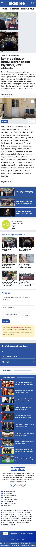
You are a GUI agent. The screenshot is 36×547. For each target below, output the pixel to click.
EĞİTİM (19, 516)
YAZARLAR (21, 514)
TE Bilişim (22, 539)
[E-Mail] (13, 227)
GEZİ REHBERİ (28, 516)
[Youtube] (21, 485)
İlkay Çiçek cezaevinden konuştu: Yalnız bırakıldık (9, 249)
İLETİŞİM (5, 525)
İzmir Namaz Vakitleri (10, 495)
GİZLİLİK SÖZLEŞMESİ (23, 523)
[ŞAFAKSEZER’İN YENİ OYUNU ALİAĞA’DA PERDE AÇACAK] (27, 242)
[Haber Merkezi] (6, 224)
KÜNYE (13, 525)
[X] (14, 485)
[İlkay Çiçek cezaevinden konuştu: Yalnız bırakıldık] (9, 242)
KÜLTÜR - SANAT (19, 521)
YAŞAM (11, 523)
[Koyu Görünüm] (31, 3)
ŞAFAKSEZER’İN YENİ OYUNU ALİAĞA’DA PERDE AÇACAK (25, 249)
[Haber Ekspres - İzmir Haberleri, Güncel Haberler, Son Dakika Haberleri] (17, 3)
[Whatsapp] (24, 485)
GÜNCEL (4, 9)
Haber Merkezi (17, 223)
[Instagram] (18, 485)
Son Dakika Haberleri (10, 503)
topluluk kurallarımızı (18, 327)
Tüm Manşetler (8, 501)
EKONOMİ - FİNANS (28, 9)
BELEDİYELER (14, 9)
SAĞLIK (29, 514)
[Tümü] (33, 370)
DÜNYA (5, 516)
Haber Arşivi (7, 505)
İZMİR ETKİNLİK (26, 519)
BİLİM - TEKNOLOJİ (8, 512)
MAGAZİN (27, 512)
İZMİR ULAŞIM (7, 521)
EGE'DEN (5, 514)
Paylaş (5, 121)
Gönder (5, 321)
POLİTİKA (29, 521)
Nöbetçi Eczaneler (9, 491)
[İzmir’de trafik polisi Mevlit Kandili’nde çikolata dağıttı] (9, 258)
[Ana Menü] (2, 3)
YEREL (13, 514)
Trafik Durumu (8, 497)
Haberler (4, 55)
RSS (6, 533)
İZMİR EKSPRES (14, 55)
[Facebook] (11, 485)
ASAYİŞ (19, 512)
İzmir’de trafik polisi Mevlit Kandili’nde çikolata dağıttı (8, 266)
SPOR (30, 510)
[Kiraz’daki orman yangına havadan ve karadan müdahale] (27, 258)
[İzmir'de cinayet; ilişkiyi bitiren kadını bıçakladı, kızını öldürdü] (18, 108)
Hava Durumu (8, 493)
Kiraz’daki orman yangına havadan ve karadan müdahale (25, 266)
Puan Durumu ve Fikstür (11, 499)
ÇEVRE (12, 516)
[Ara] (34, 3)
